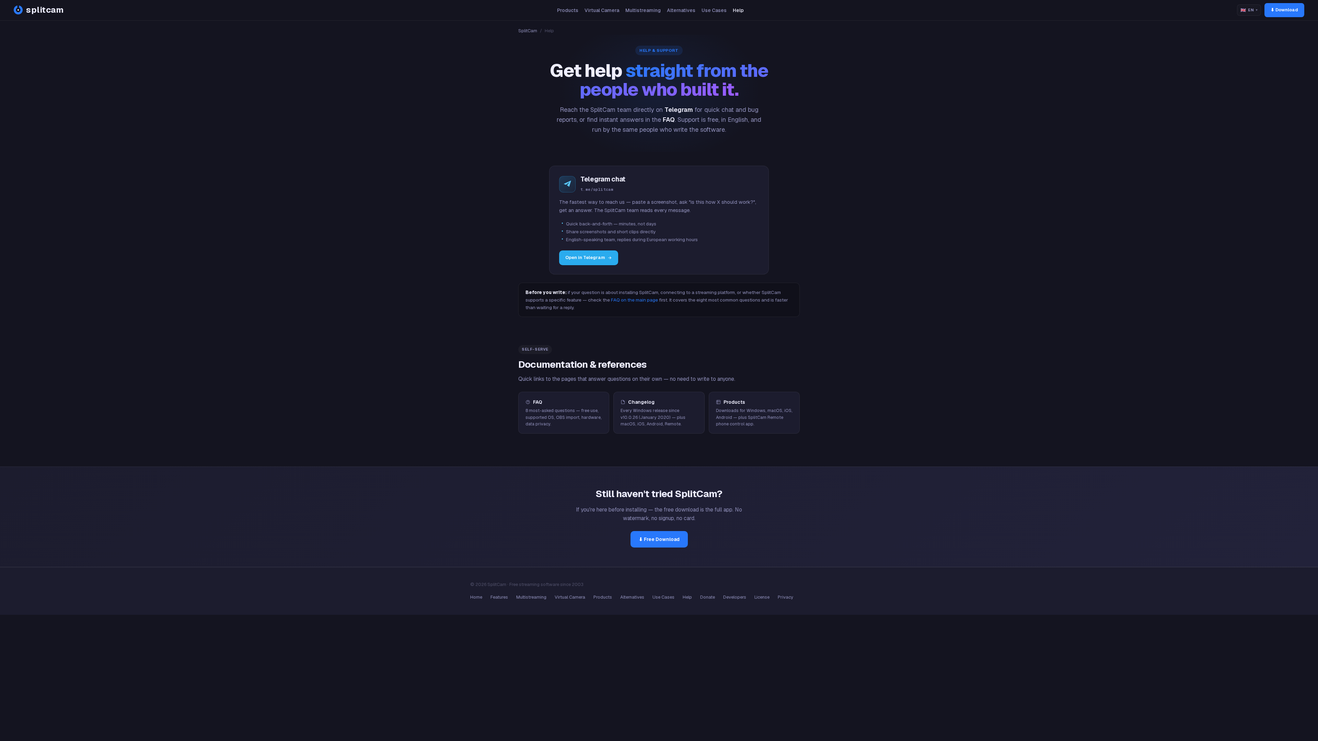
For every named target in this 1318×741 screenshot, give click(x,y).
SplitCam (527, 31)
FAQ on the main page (634, 300)
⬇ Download (1284, 10)
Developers (734, 597)
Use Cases (714, 10)
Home (476, 597)
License (762, 597)
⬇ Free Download (659, 539)
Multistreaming (643, 10)
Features (499, 597)
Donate (707, 597)
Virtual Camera (602, 10)
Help (738, 10)
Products (567, 10)
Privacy (785, 597)
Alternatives (681, 10)
